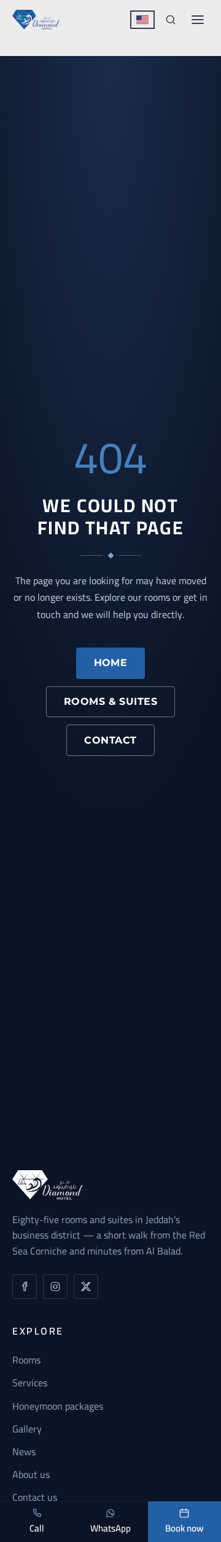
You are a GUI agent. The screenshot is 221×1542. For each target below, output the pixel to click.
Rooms (26, 1360)
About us (31, 1474)
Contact (110, 740)
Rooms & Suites (111, 701)
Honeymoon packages (57, 1406)
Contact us (34, 1497)
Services (29, 1382)
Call (36, 1528)
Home (111, 663)
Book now (184, 1528)
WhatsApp (110, 1528)
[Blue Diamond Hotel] (36, 19)
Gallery (27, 1429)
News (24, 1451)
